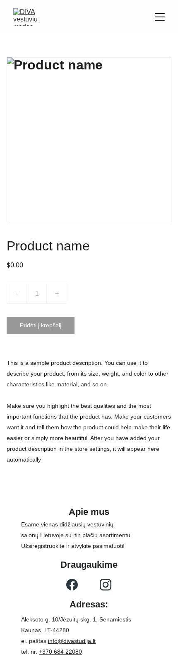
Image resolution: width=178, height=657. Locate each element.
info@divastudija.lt (72, 641)
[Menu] (160, 17)
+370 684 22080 (60, 651)
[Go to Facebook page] (72, 584)
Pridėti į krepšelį (40, 325)
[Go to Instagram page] (105, 584)
